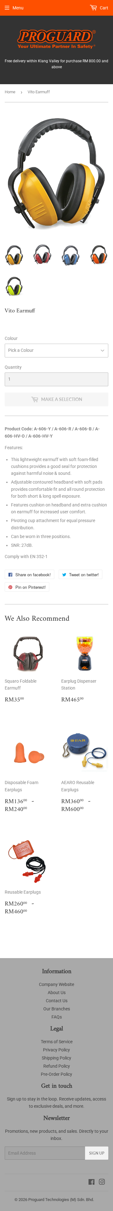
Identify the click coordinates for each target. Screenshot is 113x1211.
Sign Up (96, 1153)
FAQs (56, 1016)
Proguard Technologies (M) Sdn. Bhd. (61, 1199)
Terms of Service (57, 1041)
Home (10, 92)
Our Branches (56, 1008)
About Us (57, 992)
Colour (11, 338)
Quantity (13, 367)
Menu (18, 7)
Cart (103, 7)
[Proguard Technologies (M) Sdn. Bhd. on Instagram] (102, 1182)
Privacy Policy (56, 1049)
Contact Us (56, 1000)
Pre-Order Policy (56, 1074)
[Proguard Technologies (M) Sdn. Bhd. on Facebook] (91, 1182)
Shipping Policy (56, 1057)
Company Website (56, 984)
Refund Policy (56, 1066)
